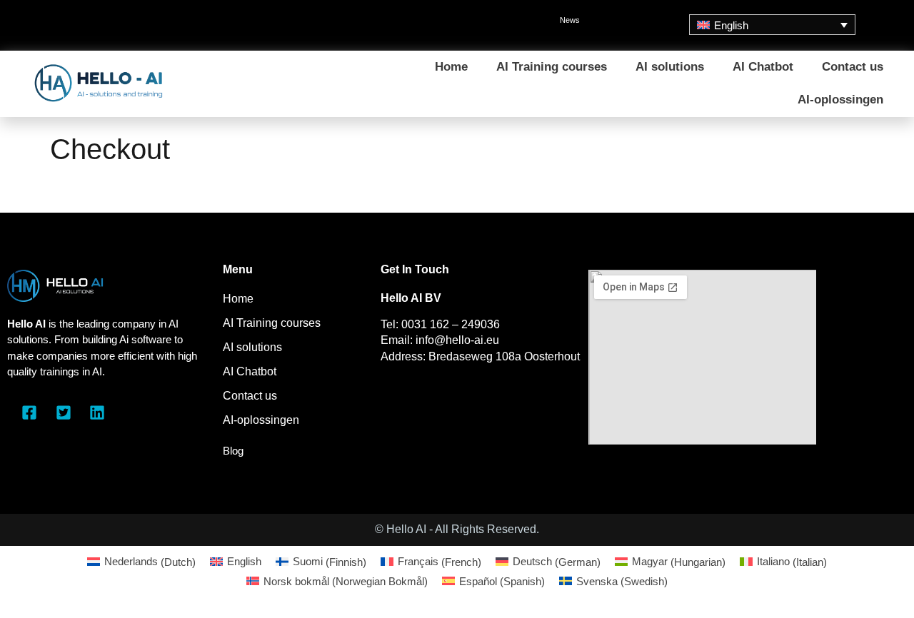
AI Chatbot (763, 67)
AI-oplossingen (840, 99)
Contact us (852, 67)
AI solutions (670, 67)
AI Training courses (551, 67)
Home (451, 67)
